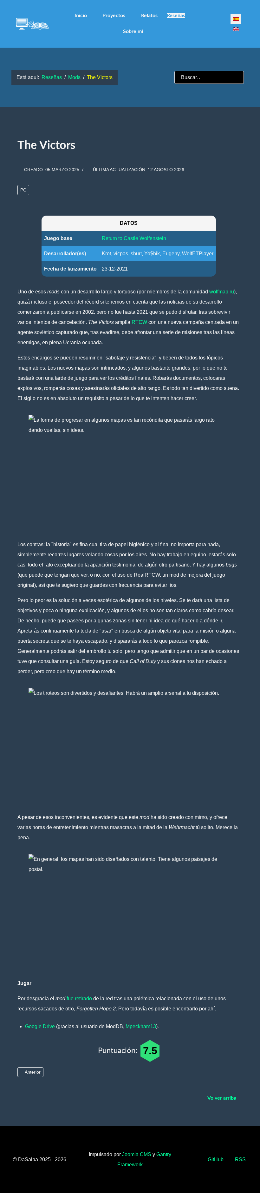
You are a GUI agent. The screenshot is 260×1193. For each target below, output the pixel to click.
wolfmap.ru (221, 291)
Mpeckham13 (141, 1026)
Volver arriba (222, 1098)
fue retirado (79, 998)
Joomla (136, 1154)
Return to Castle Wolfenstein (134, 238)
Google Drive (40, 1026)
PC (23, 189)
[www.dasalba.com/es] (32, 23)
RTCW (139, 322)
